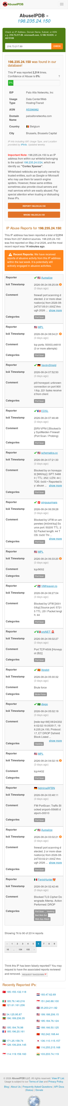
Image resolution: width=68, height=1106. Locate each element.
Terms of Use (36, 1081)
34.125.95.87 (14, 1014)
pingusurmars (49, 502)
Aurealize (46, 278)
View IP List (58, 1078)
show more (55, 310)
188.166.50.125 (49, 1027)
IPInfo (24, 144)
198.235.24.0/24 (33, 162)
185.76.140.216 (15, 1001)
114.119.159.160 (16, 1054)
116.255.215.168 (50, 1047)
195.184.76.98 (14, 1027)
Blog (6, 1086)
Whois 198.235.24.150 (34, 214)
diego (44, 704)
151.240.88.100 (49, 1001)
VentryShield (48, 365)
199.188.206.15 (49, 1014)
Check (57, 46)
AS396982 (32, 109)
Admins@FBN (46, 788)
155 (28, 949)
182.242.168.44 (49, 1034)
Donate (39, 1090)
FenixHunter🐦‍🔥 (47, 879)
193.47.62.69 (48, 994)
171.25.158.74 (14, 1041)
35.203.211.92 (48, 1008)
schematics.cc (49, 453)
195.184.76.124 (49, 1021)
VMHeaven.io (49, 586)
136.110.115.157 (50, 1041)
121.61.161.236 (15, 1005)
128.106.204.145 (16, 1045)
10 (8, 949)
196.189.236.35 (15, 1018)
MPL (40, 327)
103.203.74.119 (49, 1054)
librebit (45, 670)
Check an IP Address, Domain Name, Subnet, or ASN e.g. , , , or (31, 35)
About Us (16, 1086)
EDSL (44, 411)
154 (20, 949)
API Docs (59, 1086)
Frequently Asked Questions (37, 1086)
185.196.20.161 (15, 1031)
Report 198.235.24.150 (34, 205)
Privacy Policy (55, 1081)
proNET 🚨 (47, 632)
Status (29, 1090)
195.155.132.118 (16, 992)
